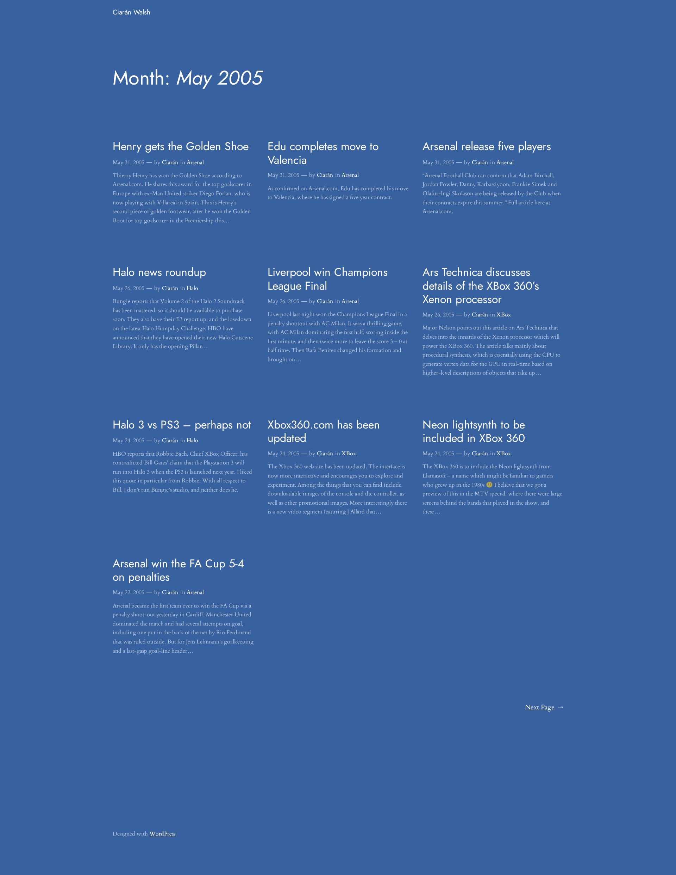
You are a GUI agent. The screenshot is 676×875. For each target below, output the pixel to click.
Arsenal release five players (487, 146)
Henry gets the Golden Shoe (181, 146)
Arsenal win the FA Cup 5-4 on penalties (178, 570)
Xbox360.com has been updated (324, 431)
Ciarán (170, 162)
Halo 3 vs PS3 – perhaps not (182, 424)
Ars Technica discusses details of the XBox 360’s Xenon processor (481, 285)
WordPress (162, 834)
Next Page (544, 707)
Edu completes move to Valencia (323, 153)
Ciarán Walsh (131, 12)
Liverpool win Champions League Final (328, 278)
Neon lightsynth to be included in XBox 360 (474, 431)
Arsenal (195, 162)
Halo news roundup (159, 272)
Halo (192, 288)
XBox (503, 315)
